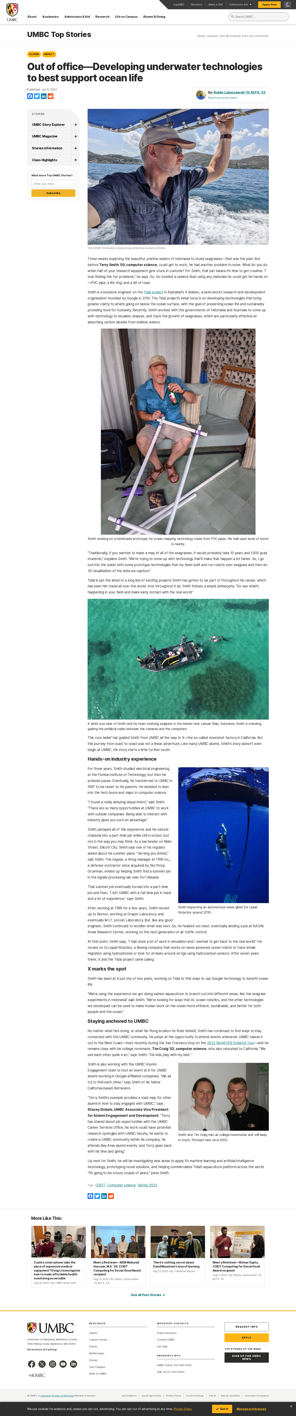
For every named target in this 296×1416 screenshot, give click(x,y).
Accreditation (129, 1395)
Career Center (98, 1339)
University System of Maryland (57, 1395)
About (32, 16)
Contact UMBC (166, 1339)
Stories (38, 114)
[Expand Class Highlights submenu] (75, 160)
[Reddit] (50, 96)
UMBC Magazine (44, 136)
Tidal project (153, 292)
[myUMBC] (37, 1375)
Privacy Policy (183, 1409)
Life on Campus (126, 16)
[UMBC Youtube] (63, 1364)
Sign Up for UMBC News (246, 1357)
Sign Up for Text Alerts (171, 1371)
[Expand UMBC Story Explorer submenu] (75, 125)
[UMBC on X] (42, 1364)
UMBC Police (164, 1365)
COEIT (100, 1185)
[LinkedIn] (44, 96)
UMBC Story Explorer (48, 125)
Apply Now (269, 4)
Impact (49, 54)
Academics (50, 16)
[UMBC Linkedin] (73, 1364)
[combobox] (258, 16)
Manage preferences (251, 1409)
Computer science (121, 1185)
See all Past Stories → (148, 1295)
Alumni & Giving (154, 16)
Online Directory (166, 1333)
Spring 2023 (147, 1185)
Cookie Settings (195, 1395)
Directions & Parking (42, 1349)
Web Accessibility (231, 1395)
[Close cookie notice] (291, 1406)
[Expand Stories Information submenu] (75, 148)
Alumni (34, 54)
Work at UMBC (98, 1373)
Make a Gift (216, 4)
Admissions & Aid (77, 16)
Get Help (162, 1346)
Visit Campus (97, 1367)
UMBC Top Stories (59, 35)
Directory (196, 4)
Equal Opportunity (153, 1395)
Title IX (213, 1395)
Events (93, 1346)
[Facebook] (30, 96)
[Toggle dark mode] (287, 4)
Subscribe (53, 193)
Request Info (247, 1326)
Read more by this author (222, 97)
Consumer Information (257, 1395)
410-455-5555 (182, 1365)
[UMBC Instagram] (52, 1364)
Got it (224, 1409)
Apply (247, 1337)
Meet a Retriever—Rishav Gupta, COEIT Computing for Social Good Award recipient (236, 1266)
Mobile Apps (96, 1353)
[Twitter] (37, 96)
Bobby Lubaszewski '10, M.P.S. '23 (239, 92)
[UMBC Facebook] (31, 1364)
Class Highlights (44, 160)
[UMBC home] (9, 12)
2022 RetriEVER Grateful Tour (230, 1043)
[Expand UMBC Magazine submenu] (75, 136)
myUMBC (178, 4)
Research (102, 16)
